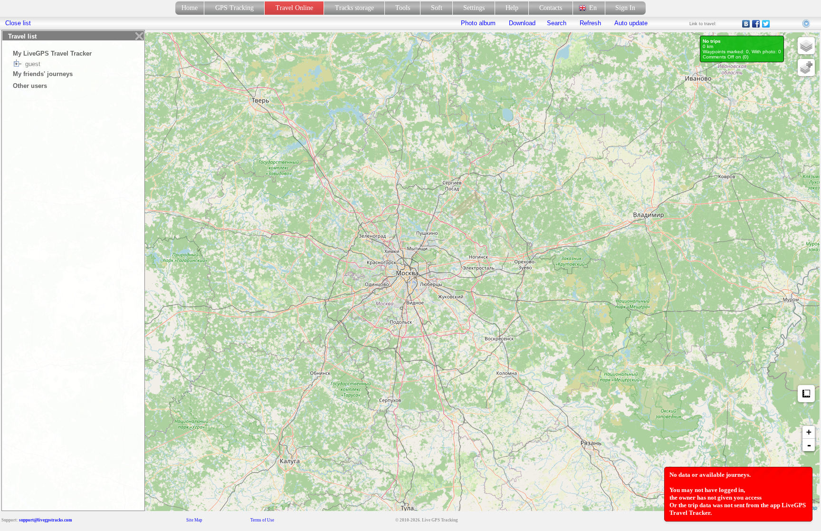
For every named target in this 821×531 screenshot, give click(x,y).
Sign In (625, 7)
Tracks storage (354, 7)
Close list (18, 23)
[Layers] (806, 45)
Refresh (590, 23)
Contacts (550, 7)
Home (189, 7)
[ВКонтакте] (746, 24)
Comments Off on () (725, 56)
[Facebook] (756, 24)
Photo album (478, 23)
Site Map (194, 520)
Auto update (630, 23)
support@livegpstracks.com (45, 520)
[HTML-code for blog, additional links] (806, 23)
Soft (436, 7)
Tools (402, 7)
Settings (473, 7)
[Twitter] (766, 24)
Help (512, 7)
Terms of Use (262, 520)
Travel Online (294, 7)
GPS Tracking (234, 7)
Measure (806, 393)
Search (556, 23)
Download (521, 23)
